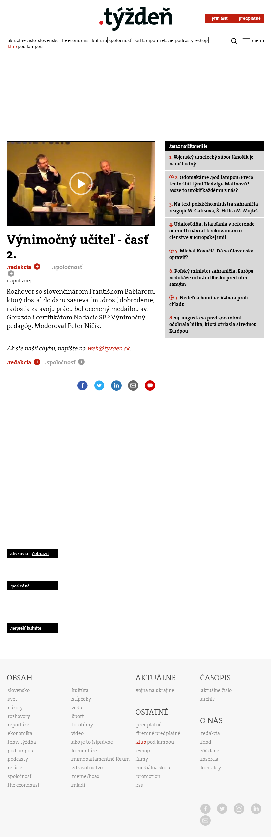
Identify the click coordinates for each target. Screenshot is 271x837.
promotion (148, 776)
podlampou (20, 750)
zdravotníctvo (87, 767)
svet (12, 699)
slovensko (48, 40)
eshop (201, 40)
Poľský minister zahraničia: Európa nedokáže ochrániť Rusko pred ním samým (211, 277)
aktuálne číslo (22, 40)
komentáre (84, 750)
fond (206, 742)
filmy (142, 759)
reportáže (18, 724)
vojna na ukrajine (155, 690)
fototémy (82, 724)
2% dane (210, 750)
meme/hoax (85, 776)
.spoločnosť (67, 267)
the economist (75, 40)
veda (77, 707)
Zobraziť (40, 553)
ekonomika (20, 733)
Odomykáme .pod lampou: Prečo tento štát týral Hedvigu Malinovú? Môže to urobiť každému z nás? (211, 184)
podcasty (184, 40)
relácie (166, 40)
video (78, 733)
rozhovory (19, 716)
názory (15, 707)
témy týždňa (22, 742)
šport (78, 716)
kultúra (99, 40)
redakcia (210, 733)
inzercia (209, 759)
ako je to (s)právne (92, 742)
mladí (78, 785)
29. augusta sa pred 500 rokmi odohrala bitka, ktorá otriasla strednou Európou (213, 324)
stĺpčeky (81, 699)
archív (208, 699)
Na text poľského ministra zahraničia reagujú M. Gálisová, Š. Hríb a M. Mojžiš (213, 207)
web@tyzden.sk (108, 348)
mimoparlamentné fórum (101, 759)
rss (139, 785)
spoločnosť (120, 40)
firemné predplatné (158, 733)
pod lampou (145, 40)
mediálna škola (153, 767)
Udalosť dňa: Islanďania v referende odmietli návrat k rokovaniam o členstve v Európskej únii (212, 231)
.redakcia (20, 267)
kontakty (211, 767)
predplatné (149, 724)
